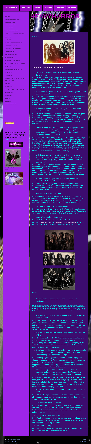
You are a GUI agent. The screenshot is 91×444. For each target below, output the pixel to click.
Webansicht (83, 441)
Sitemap (17, 439)
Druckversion (10, 439)
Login (84, 439)
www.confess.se (46, 222)
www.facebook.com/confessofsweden (65, 222)
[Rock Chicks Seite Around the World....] (13, 158)
